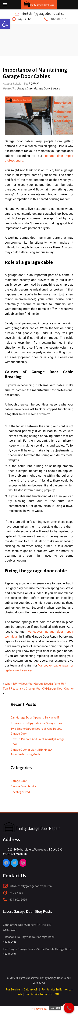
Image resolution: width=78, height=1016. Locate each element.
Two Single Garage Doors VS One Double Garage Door (37, 949)
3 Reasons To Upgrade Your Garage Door (36, 723)
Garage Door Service (47, 88)
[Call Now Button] (69, 1008)
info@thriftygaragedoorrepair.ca (42, 14)
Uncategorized (20, 792)
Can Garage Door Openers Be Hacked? (35, 717)
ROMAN (33, 83)
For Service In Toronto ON (42, 994)
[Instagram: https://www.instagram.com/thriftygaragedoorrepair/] (23, 862)
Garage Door (25, 88)
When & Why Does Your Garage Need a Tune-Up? (35, 683)
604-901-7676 (58, 19)
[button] (5, 24)
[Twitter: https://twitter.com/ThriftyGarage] (14, 862)
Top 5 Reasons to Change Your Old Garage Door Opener (38, 688)
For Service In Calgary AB (22, 989)
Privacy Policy (39, 1008)
